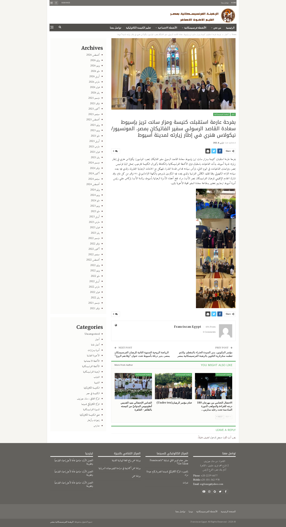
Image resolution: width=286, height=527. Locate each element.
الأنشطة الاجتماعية (167, 27)
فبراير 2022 (95, 292)
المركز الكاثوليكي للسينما (90, 404)
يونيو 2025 (95, 130)
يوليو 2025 (95, 125)
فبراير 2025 (95, 152)
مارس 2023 (94, 222)
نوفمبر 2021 (95, 308)
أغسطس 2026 (93, 55)
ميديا (191, 511)
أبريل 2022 (94, 281)
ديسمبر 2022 (94, 238)
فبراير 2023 (95, 227)
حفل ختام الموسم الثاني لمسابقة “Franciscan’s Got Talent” (169, 462)
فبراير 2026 (95, 87)
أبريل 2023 (94, 217)
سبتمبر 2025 (94, 114)
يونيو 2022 (95, 270)
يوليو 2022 (95, 265)
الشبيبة (97, 382)
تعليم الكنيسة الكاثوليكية (138, 27)
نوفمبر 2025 (95, 103)
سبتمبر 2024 (94, 179)
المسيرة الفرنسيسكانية (91, 409)
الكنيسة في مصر (93, 393)
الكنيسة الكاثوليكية (92, 388)
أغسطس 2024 (93, 184)
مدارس (97, 426)
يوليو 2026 (95, 60)
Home (234, 3)
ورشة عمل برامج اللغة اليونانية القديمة (126, 460)
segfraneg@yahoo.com (211, 484)
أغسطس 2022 (93, 260)
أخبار (233, 114)
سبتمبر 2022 (94, 254)
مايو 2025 (95, 136)
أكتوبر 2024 (94, 173)
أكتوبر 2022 (94, 249)
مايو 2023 (95, 211)
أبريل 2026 (94, 76)
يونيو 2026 (95, 66)
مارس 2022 (94, 287)
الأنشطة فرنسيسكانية (195, 27)
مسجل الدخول (216, 437)
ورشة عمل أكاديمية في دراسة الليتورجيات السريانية (120, 468)
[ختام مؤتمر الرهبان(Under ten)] (173, 386)
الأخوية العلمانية (93, 355)
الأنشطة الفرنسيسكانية (91, 366)
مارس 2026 (94, 82)
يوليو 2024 (95, 190)
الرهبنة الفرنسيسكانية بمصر (61, 522)
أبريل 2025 (94, 141)
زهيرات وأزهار (93, 420)
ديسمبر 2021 (94, 303)
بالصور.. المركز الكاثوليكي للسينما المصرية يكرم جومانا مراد (167, 473)
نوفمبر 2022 (95, 244)
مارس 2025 (94, 147)
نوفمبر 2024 (95, 168)
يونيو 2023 (95, 206)
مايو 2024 (95, 200)
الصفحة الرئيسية (228, 511)
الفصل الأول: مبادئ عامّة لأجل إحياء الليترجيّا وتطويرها (73, 462)
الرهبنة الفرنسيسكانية (221, 114)
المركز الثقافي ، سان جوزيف (88, 399)
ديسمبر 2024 (94, 163)
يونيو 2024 (95, 195)
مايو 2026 (95, 71)
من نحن (217, 27)
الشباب (97, 377)
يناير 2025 (95, 157)
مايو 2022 (95, 276)
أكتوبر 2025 (94, 109)
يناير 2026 (95, 93)
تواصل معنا (225, 3)
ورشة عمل (136, 476)
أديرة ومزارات (94, 350)
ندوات (185, 483)
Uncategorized (92, 334)
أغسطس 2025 (93, 119)
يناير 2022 (95, 298)
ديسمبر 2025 (94, 98)
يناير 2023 (95, 233)
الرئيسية (230, 27)
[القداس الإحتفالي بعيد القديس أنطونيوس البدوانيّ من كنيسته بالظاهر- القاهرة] (133, 386)
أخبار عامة (95, 345)
